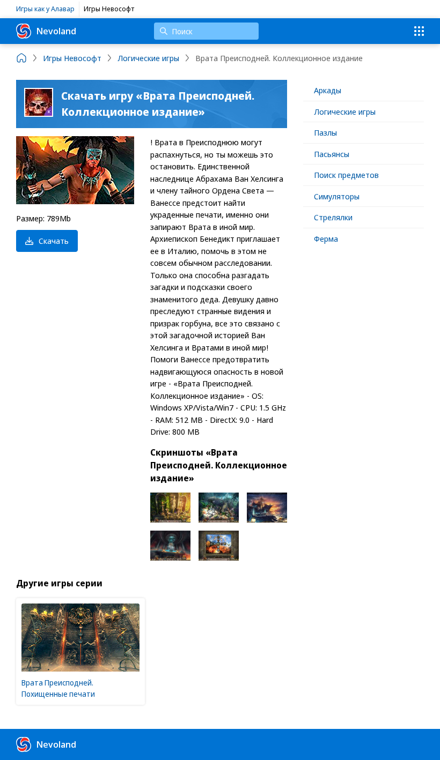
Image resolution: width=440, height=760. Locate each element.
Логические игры (345, 111)
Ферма (326, 238)
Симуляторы (337, 196)
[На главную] (21, 58)
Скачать (54, 240)
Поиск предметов (346, 174)
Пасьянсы (331, 153)
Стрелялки (333, 217)
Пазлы (325, 132)
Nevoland (56, 31)
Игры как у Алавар (45, 8)
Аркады (327, 90)
